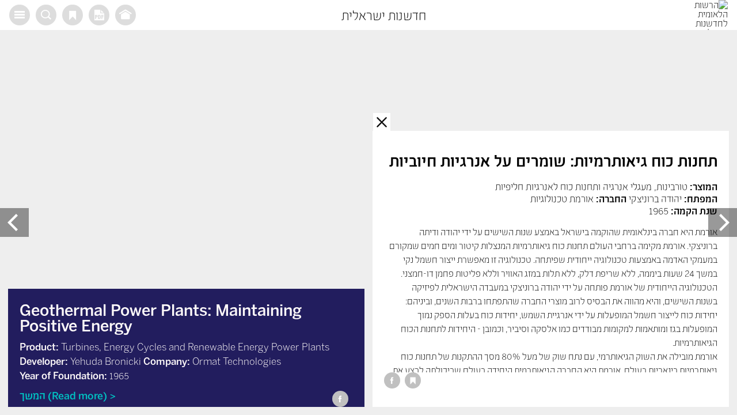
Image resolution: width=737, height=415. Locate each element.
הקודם (722, 222)
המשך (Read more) (63, 395)
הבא (14, 222)
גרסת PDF (99, 15)
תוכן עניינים (19, 15)
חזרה (382, 121)
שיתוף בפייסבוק (392, 380)
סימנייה (72, 15)
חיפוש (46, 15)
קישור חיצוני (125, 15)
